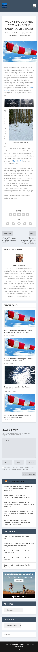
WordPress (19, 647)
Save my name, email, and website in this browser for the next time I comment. (18, 468)
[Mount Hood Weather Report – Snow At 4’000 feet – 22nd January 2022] (19, 318)
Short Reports (12, 35)
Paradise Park (18, 161)
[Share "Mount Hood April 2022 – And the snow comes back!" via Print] (27, 215)
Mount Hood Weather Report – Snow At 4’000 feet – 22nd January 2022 (18, 331)
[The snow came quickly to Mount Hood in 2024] (19, 375)
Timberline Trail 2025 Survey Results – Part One (17, 566)
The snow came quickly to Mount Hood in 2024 (17, 388)
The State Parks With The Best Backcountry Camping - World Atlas (17, 496)
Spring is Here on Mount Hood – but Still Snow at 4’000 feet (18, 416)
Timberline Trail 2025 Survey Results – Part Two (17, 559)
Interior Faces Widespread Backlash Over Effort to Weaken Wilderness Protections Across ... (18, 513)
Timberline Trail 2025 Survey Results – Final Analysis (17, 552)
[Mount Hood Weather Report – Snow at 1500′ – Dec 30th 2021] (19, 347)
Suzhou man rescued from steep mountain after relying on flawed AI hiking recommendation (17, 522)
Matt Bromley (17, 33)
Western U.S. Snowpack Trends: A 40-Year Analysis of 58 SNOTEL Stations (19, 545)
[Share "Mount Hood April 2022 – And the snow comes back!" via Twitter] (15, 215)
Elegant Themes (18, 644)
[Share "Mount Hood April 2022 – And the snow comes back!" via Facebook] (10, 215)
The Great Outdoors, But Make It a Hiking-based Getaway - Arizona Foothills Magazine (19, 504)
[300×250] (19, 598)
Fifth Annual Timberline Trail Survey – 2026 (17, 538)
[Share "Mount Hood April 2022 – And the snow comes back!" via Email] (23, 215)
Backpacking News (17, 481)
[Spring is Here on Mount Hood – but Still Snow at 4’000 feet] (19, 403)
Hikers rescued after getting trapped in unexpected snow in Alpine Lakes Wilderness (18, 488)
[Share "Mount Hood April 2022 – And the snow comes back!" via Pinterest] (19, 215)
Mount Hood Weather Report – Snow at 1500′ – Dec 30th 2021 (18, 360)
